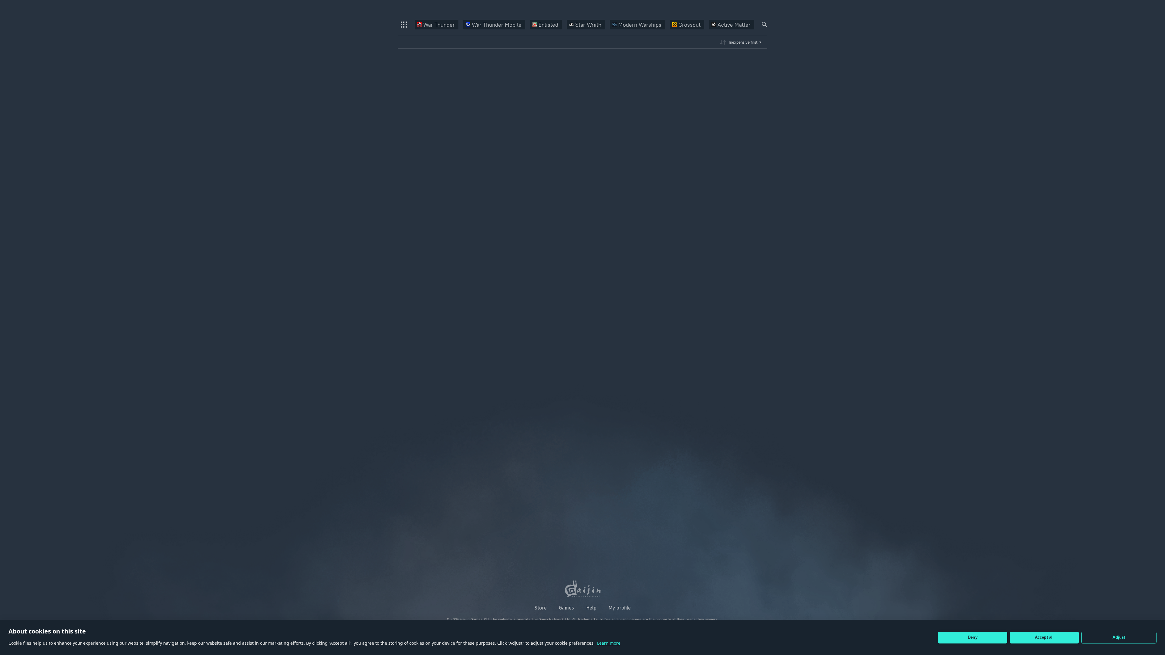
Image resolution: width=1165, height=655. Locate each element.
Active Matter (734, 24)
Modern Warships (639, 24)
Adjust (1119, 637)
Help (591, 608)
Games (566, 608)
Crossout (689, 24)
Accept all (1044, 637)
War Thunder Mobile (497, 24)
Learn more (608, 643)
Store (541, 608)
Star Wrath (588, 24)
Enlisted (548, 24)
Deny (973, 637)
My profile (620, 608)
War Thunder (439, 24)
